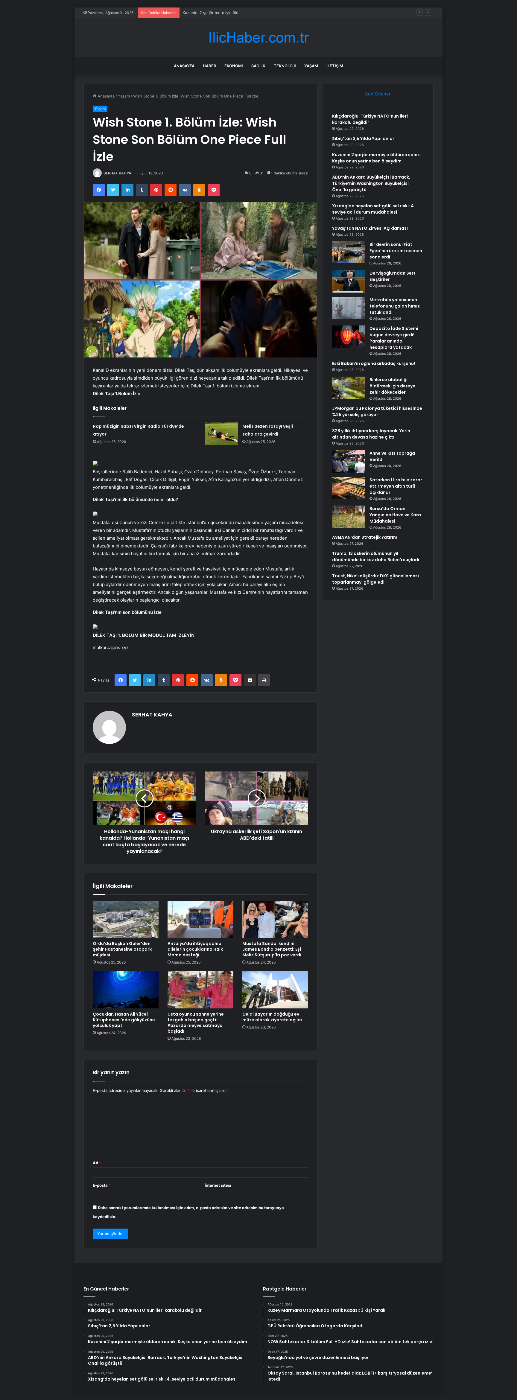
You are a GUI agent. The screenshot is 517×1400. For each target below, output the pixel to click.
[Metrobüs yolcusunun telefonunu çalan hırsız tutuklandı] (348, 308)
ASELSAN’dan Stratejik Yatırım (364, 537)
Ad (97, 1162)
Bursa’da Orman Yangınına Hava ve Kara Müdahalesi (395, 515)
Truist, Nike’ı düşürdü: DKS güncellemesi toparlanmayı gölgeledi (375, 579)
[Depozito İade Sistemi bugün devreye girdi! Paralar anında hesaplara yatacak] (348, 336)
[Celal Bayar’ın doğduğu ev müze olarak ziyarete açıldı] (275, 989)
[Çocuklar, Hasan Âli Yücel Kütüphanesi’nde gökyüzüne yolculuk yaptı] (126, 989)
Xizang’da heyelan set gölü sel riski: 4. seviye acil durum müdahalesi (373, 209)
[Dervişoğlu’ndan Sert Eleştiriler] (348, 281)
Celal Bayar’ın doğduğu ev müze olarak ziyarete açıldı (272, 1017)
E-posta (102, 1185)
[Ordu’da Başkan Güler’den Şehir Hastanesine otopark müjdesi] (126, 919)
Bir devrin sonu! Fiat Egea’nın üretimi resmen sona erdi (395, 250)
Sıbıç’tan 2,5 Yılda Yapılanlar (363, 138)
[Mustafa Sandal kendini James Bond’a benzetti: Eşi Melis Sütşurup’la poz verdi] (275, 919)
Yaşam (311, 65)
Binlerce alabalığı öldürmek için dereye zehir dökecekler (392, 386)
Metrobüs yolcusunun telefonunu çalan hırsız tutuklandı (394, 306)
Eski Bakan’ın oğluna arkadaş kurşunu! (373, 363)
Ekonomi (233, 65)
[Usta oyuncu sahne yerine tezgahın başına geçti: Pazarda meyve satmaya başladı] (200, 989)
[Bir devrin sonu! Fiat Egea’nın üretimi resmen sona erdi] (348, 252)
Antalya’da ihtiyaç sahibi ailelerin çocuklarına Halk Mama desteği (195, 949)
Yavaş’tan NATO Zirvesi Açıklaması (370, 228)
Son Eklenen (378, 94)
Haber (209, 65)
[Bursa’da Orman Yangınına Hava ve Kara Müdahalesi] (348, 517)
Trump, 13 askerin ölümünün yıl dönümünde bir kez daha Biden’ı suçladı (375, 556)
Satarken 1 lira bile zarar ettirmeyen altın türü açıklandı (395, 486)
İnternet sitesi (218, 1185)
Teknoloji (285, 65)
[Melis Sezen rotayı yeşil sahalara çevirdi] (221, 433)
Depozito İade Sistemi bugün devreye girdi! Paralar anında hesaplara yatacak (393, 337)
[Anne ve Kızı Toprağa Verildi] (348, 461)
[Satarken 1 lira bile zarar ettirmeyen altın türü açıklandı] (348, 488)
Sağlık (258, 65)
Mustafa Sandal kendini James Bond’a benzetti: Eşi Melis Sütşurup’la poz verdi (271, 949)
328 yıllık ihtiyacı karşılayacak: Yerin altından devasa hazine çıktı (371, 434)
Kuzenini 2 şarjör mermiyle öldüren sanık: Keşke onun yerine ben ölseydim (252, 12)
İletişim (334, 65)
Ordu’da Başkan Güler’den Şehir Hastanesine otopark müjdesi (122, 949)
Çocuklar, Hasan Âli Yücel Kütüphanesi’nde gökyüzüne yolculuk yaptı (124, 1019)
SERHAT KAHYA (117, 173)
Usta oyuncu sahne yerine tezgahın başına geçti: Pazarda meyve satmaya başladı (196, 1022)
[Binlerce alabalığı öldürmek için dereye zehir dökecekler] (348, 388)
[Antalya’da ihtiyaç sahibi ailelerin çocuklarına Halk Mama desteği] (200, 919)
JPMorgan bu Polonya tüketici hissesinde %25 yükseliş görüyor (377, 411)
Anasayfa (184, 65)
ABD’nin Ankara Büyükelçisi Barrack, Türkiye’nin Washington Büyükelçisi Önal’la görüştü (371, 183)
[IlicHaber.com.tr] (258, 37)
